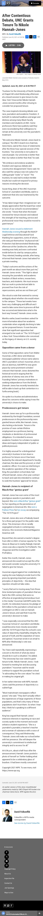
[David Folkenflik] (7, 815)
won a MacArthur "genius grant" (27, 501)
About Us (7, 874)
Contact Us (8, 883)
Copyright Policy (10, 869)
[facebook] (6, 852)
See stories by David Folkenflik (27, 823)
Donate (36, 3)
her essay (21, 510)
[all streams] (40, 913)
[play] (3, 913)
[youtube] (6, 861)
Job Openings (9, 888)
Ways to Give (8, 892)
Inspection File (9, 878)
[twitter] (6, 857)
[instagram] (6, 866)
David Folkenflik (15, 34)
